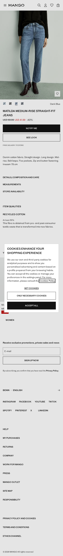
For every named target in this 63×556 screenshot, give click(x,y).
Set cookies (31, 288)
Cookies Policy (47, 280)
